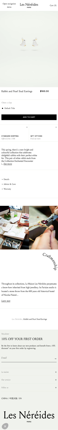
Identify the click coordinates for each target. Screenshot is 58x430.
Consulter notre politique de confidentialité (16, 415)
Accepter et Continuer (45, 425)
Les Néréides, (17, 319)
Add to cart (29, 117)
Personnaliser (26, 426)
